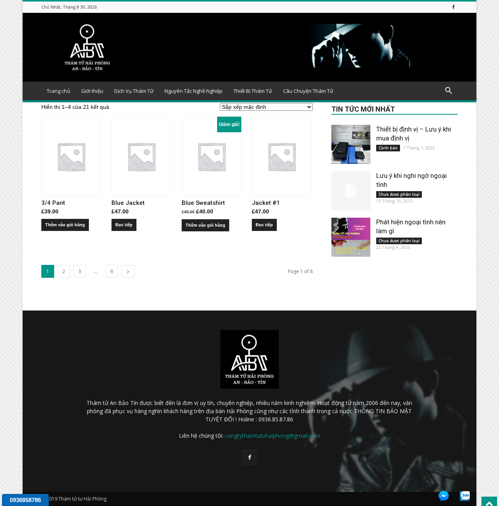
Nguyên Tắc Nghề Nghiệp (194, 90)
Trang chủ (58, 90)
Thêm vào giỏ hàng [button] (65, 224)
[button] (448, 91)
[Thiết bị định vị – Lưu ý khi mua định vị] (350, 144)
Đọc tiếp (124, 224)
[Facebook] (453, 7)
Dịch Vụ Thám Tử (134, 90)
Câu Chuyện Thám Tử (308, 90)
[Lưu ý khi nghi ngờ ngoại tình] (350, 190)
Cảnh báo (388, 148)
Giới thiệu (92, 90)
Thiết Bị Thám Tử (253, 90)
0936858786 (25, 500)
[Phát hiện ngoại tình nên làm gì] (350, 237)
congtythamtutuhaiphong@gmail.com (272, 435)
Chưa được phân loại (399, 194)
